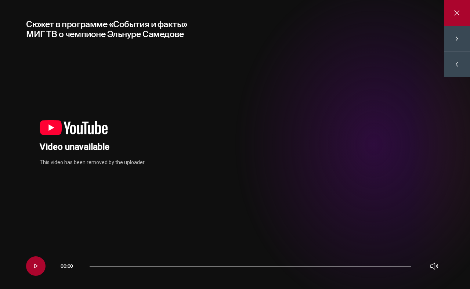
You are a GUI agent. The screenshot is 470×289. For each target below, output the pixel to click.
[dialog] (235, 144)
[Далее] (457, 39)
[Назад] (457, 64)
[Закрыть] (457, 13)
